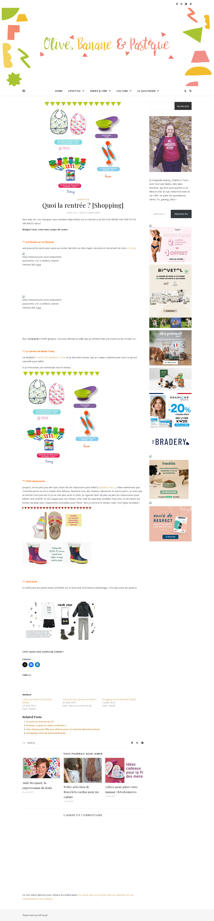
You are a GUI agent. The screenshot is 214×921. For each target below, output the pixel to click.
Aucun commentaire (89, 212)
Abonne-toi (181, 214)
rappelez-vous (106, 487)
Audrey (31, 742)
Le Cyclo (131, 248)
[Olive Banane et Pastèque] (107, 45)
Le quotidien (146, 90)
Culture (122, 90)
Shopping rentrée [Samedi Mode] (119, 699)
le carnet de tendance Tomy (50, 357)
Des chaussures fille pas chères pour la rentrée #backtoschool (63, 729)
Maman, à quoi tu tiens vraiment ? (46, 725)
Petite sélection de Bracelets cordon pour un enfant (81, 792)
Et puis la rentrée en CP (40, 721)
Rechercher (183, 106)
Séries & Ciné (98, 90)
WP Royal (43, 915)
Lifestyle (74, 90)
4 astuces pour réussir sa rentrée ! (79, 699)
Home (59, 90)
